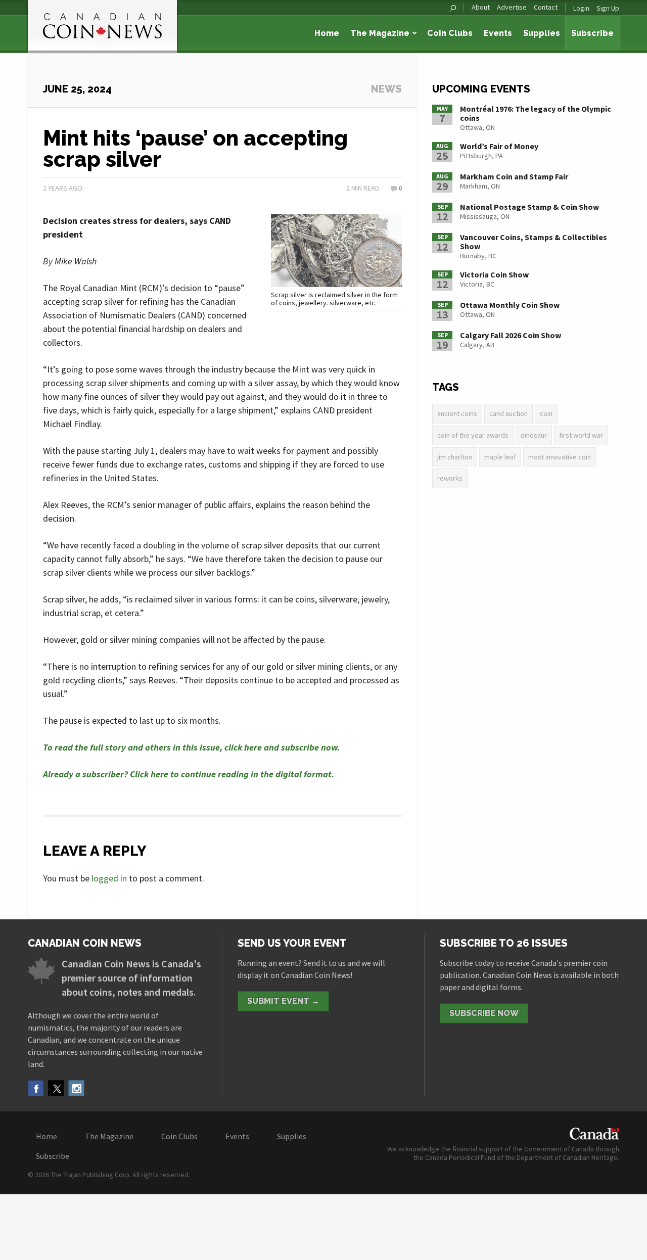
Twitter (56, 1088)
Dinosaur (534, 435)
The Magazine (379, 33)
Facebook (36, 1088)
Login (581, 8)
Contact (546, 7)
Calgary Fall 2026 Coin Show (510, 335)
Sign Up (607, 8)
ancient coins (457, 413)
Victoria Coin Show (494, 274)
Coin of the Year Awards (473, 435)
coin (546, 413)
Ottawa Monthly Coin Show (510, 305)
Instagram (76, 1088)
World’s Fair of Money (499, 146)
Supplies (541, 33)
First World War (581, 435)
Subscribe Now (484, 1013)
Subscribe (592, 33)
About (481, 7)
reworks (450, 478)
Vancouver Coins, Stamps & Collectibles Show (533, 241)
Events (498, 33)
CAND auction (508, 413)
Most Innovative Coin (559, 456)
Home (326, 33)
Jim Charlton (454, 456)
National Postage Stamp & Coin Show (529, 207)
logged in (109, 878)
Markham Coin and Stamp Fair (514, 176)
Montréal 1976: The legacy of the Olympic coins (535, 113)
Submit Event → (283, 1001)
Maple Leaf (500, 456)
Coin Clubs (450, 33)
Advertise (512, 7)
